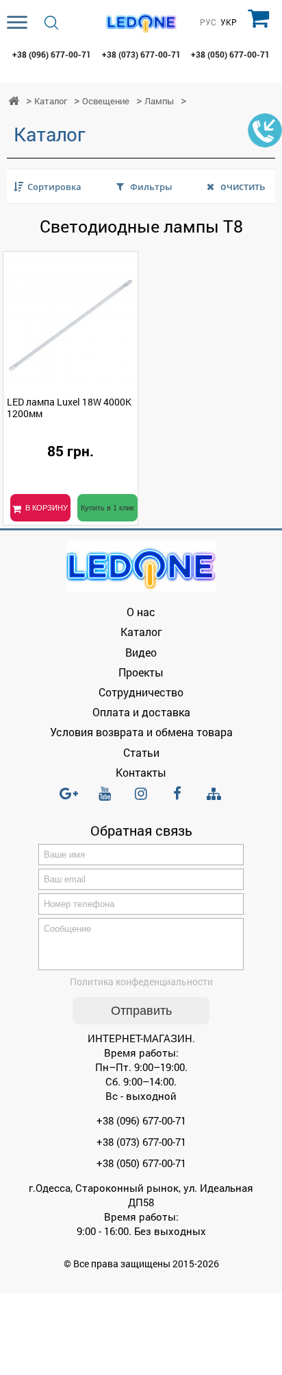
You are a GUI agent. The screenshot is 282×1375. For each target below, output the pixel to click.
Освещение (105, 101)
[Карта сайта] (213, 794)
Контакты (141, 772)
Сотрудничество (141, 692)
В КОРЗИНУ (46, 508)
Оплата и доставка (141, 712)
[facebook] (177, 799)
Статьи (141, 752)
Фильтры (151, 186)
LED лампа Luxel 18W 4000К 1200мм (69, 407)
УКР (228, 23)
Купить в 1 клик (107, 508)
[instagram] (141, 799)
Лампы (159, 101)
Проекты (141, 672)
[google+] (68, 799)
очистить (242, 186)
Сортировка (54, 186)
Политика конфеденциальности (141, 981)
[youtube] (105, 799)
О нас (141, 611)
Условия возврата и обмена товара (141, 732)
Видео (141, 652)
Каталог (50, 101)
